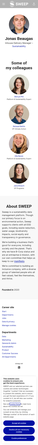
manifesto (19, 261)
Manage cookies (9, 325)
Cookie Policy (15, 404)
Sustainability (19, 46)
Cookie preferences (19, 438)
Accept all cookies (19, 423)
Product (5, 350)
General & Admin (9, 343)
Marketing (6, 340)
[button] (34, 4)
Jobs (4, 318)
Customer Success (10, 353)
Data (4, 336)
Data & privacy (8, 322)
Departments (7, 315)
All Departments (9, 357)
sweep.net (19, 363)
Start (4, 311)
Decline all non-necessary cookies (19, 431)
